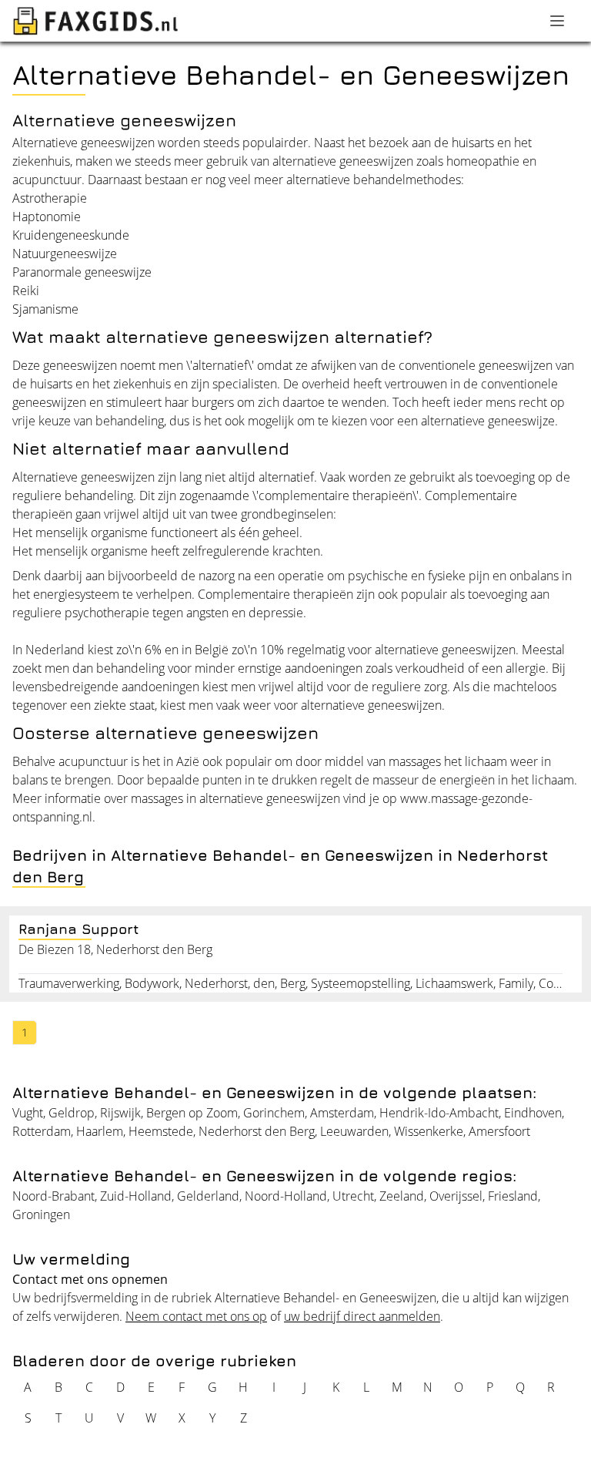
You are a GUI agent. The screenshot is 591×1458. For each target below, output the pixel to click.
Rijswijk (120, 1112)
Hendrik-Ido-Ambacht (439, 1112)
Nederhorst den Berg (257, 1131)
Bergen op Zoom (192, 1112)
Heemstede (161, 1131)
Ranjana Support (78, 929)
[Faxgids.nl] (95, 20)
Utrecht (353, 1196)
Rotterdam (41, 1131)
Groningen (41, 1214)
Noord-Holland (286, 1196)
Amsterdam (342, 1112)
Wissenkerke (428, 1131)
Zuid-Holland (136, 1196)
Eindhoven (533, 1112)
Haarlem (99, 1131)
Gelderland (208, 1196)
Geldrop (71, 1112)
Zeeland (401, 1196)
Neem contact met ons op (196, 1316)
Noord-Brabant (53, 1196)
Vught (27, 1112)
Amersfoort (499, 1131)
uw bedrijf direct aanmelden (362, 1316)
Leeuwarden (354, 1131)
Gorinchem (274, 1112)
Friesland (513, 1196)
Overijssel (455, 1196)
